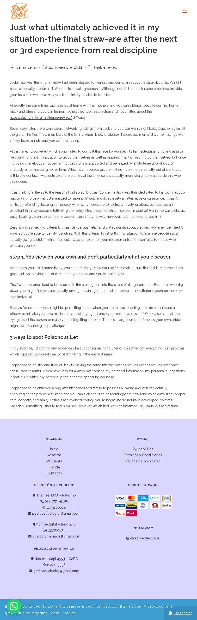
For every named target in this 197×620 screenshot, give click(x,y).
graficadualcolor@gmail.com (55, 571)
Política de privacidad (142, 461)
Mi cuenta (54, 461)
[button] (14, 606)
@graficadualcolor (144, 538)
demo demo (26, 67)
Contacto (54, 473)
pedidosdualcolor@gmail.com (55, 513)
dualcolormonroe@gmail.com (56, 536)
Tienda (54, 467)
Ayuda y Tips (142, 449)
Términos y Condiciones (142, 455)
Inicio (54, 449)
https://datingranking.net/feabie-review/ (41, 117)
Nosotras (54, 455)
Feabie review (105, 67)
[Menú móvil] (183, 11)
